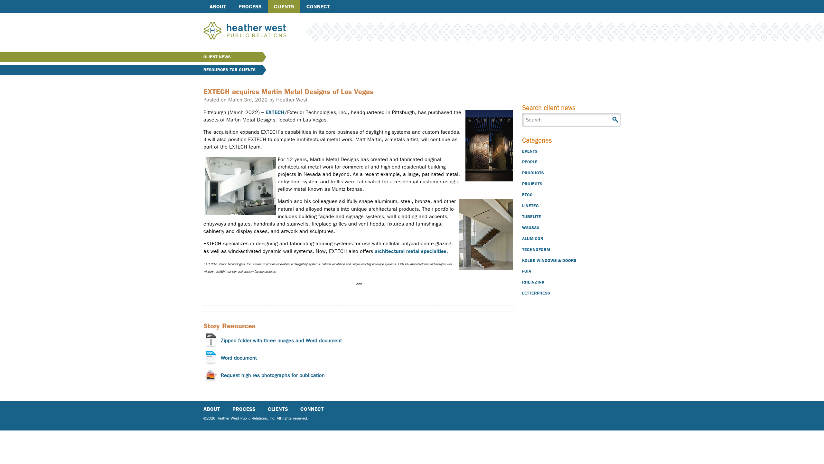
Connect (318, 7)
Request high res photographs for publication (273, 375)
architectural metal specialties (410, 251)
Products (533, 172)
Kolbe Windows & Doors (549, 260)
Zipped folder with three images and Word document (281, 340)
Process (250, 7)
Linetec (530, 205)
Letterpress (536, 293)
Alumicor (532, 238)
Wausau (530, 227)
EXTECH (275, 112)
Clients (284, 7)
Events (530, 151)
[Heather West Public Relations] (255, 31)
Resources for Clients (229, 69)
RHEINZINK (533, 282)
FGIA (526, 271)
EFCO (527, 194)
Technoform (536, 249)
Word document (239, 358)
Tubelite (531, 216)
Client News (217, 56)
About (218, 7)
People (530, 162)
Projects (532, 183)
